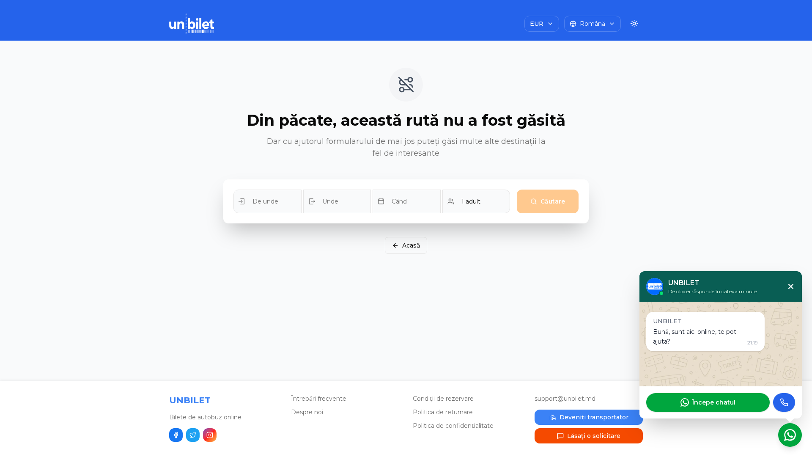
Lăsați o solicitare (593, 436)
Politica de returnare (443, 412)
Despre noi (307, 412)
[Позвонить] (784, 402)
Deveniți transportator (594, 417)
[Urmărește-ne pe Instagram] (210, 435)
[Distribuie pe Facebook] (176, 435)
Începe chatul (713, 402)
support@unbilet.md (565, 398)
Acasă (411, 245)
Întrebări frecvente (318, 398)
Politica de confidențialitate (453, 425)
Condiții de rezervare (443, 398)
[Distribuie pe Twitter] (193, 435)
